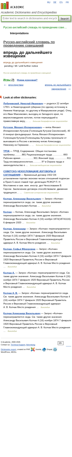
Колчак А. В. (10, 293)
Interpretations (19, 33)
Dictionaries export (8, 349)
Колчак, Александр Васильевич (22, 198)
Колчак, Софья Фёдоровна (19, 249)
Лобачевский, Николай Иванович (23, 103)
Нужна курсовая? (27, 80)
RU (48, 2)
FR (67, 2)
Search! (65, 18)
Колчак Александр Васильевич (21, 313)
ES (61, 2)
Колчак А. (9, 272)
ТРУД (6, 151)
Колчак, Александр (14, 228)
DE (54, 2)
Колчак (7, 212)
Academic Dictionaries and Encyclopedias (29, 12)
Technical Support (18, 345)
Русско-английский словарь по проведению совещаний (36, 27)
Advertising (30, 345)
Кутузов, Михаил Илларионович (22, 127)
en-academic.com (13, 5)
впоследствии (15, 84)
